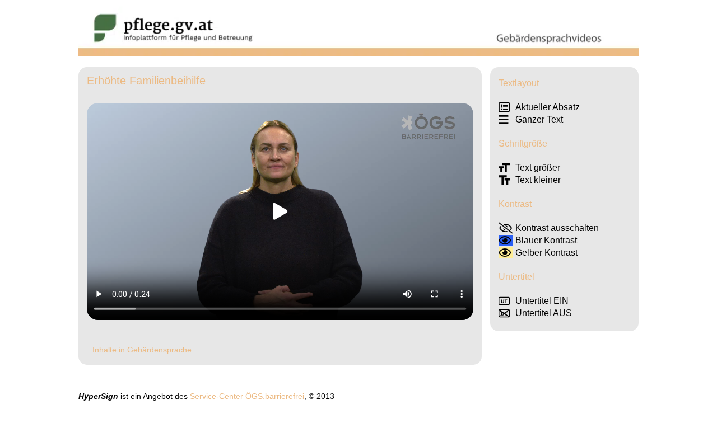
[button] (280, 211)
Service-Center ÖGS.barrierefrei (247, 396)
